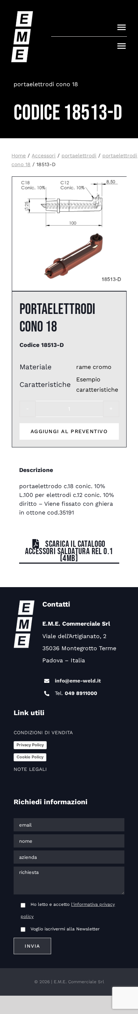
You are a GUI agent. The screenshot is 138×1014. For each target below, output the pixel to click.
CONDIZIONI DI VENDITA (43, 732)
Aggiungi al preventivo (69, 431)
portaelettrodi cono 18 (46, 84)
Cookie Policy (30, 756)
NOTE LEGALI (30, 769)
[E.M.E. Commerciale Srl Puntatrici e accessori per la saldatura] (22, 14)
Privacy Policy (30, 744)
